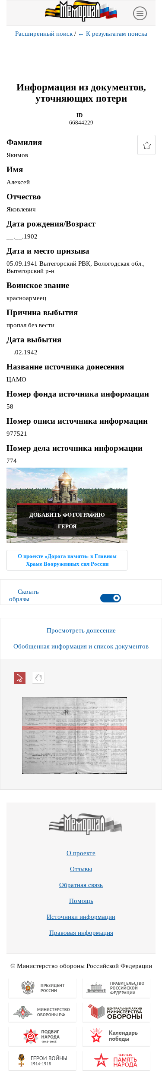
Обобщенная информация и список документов (81, 646)
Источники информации (81, 916)
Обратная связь (81, 884)
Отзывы (81, 869)
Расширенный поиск (44, 33)
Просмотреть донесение (81, 630)
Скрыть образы (24, 595)
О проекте (81, 853)
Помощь (81, 900)
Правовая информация (81, 932)
